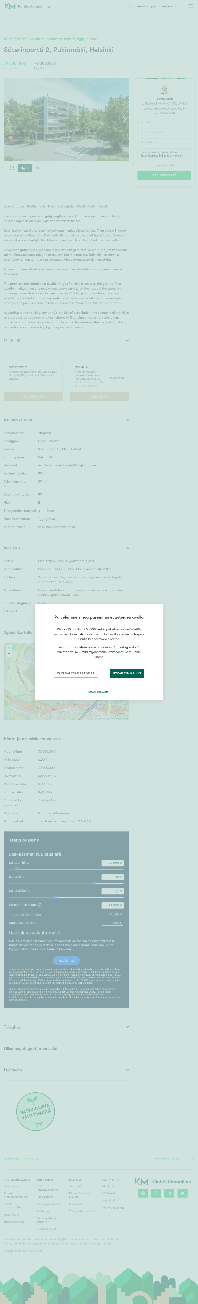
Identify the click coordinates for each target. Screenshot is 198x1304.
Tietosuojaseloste (98, 691)
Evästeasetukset (119, 652)
